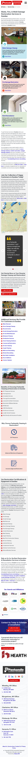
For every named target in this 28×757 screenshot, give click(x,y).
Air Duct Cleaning (7, 345)
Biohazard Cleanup (8, 336)
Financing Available (17, 1)
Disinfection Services (8, 338)
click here (12, 580)
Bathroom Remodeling (9, 350)
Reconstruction (7, 328)
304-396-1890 (7, 692)
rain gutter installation (19, 575)
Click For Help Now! (14, 630)
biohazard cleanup (8, 575)
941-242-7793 (7, 737)
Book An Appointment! (10, 293)
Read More (6, 57)
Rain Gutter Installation (9, 355)
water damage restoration (9, 505)
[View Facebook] (6, 676)
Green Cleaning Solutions (9, 340)
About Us (5, 746)
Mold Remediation (8, 116)
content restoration (15, 150)
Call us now (19, 198)
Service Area (11, 7)
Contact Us (18, 746)
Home (4, 7)
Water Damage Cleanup (9, 48)
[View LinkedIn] (12, 676)
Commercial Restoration (9, 343)
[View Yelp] (15, 676)
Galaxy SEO (17, 753)
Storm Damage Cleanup (9, 326)
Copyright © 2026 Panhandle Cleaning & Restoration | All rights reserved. (14, 751)
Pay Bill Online (14, 680)
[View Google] (22, 676)
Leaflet (3, 231)
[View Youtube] (19, 676)
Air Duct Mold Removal (9, 333)
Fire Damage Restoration (10, 82)
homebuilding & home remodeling (17, 159)
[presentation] (2, 250)
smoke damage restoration (8, 577)
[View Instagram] (9, 676)
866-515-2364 (17, 3)
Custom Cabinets (7, 360)
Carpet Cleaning (7, 348)
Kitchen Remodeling (8, 353)
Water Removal (7, 324)
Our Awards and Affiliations (14, 589)
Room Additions (7, 357)
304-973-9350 (7, 713)
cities (2, 493)
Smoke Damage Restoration (10, 331)
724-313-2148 (7, 724)
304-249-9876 (7, 703)
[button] (27, 211)
